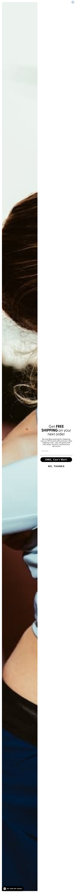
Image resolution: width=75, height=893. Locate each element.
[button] (13, 888)
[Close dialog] (73, 2)
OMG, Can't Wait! (56, 459)
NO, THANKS (56, 466)
